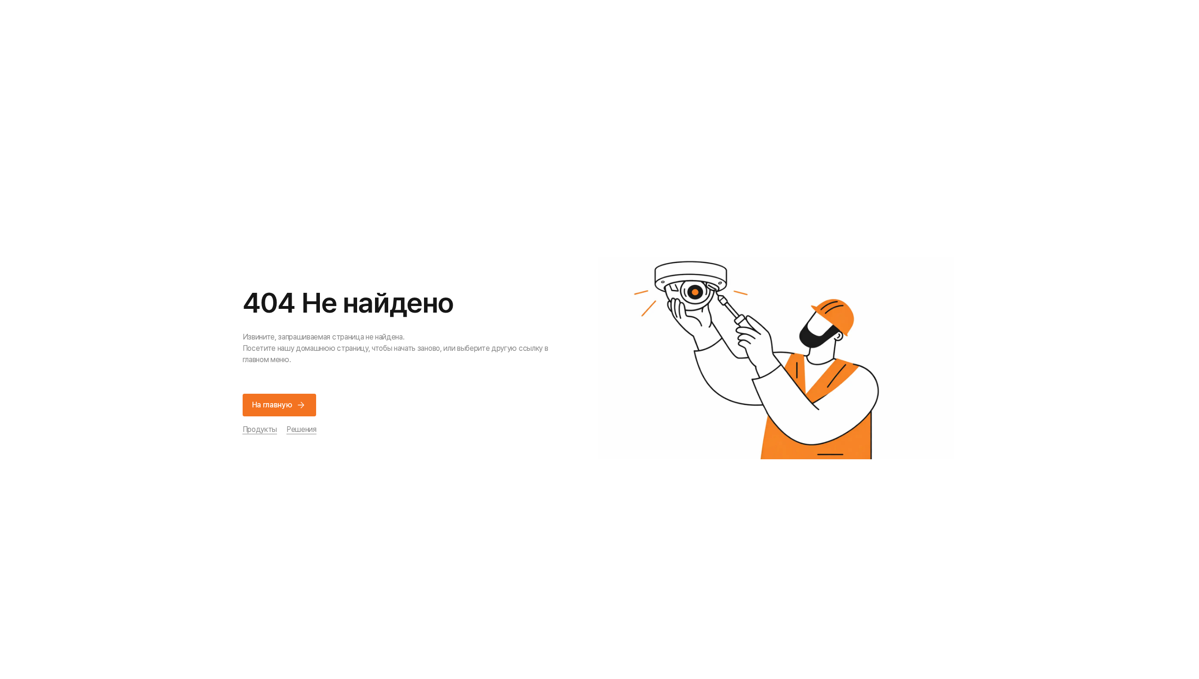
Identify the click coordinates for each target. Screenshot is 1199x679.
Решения (301, 429)
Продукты (260, 429)
